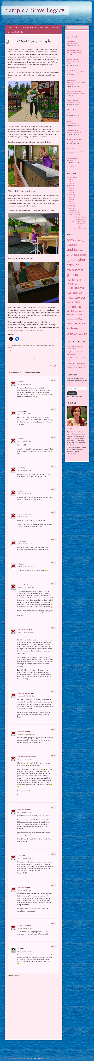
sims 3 (77, 312)
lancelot (72, 287)
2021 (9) (71, 183)
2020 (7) (71, 186)
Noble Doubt (71, 41)
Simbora (69, 121)
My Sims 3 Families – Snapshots (76, 151)
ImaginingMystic (23, 585)
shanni (75, 302)
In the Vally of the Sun (74, 139)
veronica (79, 323)
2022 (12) (72, 181)
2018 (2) (71, 190)
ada (69, 244)
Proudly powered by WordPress (17, 1058)
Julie (19, 564)
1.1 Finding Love (54, 366)
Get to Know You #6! (73, 43)
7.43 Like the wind (79, 363)
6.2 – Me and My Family (73, 102)
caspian (80, 250)
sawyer (79, 297)
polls (75, 293)
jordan (75, 284)
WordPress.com (45, 1058)
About (17, 27)
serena (69, 302)
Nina (19, 948)
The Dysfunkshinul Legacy (75, 71)
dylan (80, 260)
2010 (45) (72, 208)
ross (72, 298)
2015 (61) (72, 197)
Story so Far (44, 27)
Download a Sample (30, 27)
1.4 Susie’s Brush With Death (82, 219)
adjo (74, 244)
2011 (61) (72, 206)
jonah (70, 283)
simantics (74, 307)
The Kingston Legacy (74, 91)
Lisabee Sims (71, 80)
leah (69, 292)
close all (75, 177)
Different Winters (72, 110)
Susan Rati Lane (23, 629)
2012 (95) (72, 203)
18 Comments (12, 351)
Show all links (71, 167)
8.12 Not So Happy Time (74, 132)
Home (10, 27)
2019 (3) (71, 188)
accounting (79, 241)
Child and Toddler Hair (15, 32)
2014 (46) (72, 199)
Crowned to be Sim (73, 130)
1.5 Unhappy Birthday (80, 217)
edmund (73, 265)
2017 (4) (71, 192)
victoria (72, 328)
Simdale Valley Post (73, 59)
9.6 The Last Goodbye (73, 73)
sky (79, 318)
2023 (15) (72, 179)
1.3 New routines (71, 123)
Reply (53, 380)
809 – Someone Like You (74, 52)
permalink (11, 347)
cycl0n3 (71, 260)
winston (73, 333)
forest (79, 270)
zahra (83, 333)
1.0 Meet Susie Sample (80, 228)
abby (70, 240)
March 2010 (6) (76, 215)
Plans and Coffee (72, 141)
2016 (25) (72, 195)
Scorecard (55, 27)
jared (78, 280)
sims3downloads (72, 319)
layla (81, 287)
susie (46, 345)
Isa (19, 381)
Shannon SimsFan (24, 693)
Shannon (69, 363)
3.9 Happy (70, 160)
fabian (71, 270)
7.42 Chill (82, 367)
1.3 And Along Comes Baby (82, 221)
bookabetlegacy (23, 514)
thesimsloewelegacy (25, 757)
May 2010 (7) (75, 210)
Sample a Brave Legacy (34, 10)
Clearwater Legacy (73, 100)
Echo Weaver (22, 731)
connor (82, 254)
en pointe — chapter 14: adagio (76, 93)
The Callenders (72, 158)
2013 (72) (72, 201)
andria (72, 249)
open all (69, 177)
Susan (20, 411)
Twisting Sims (71, 149)
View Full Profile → (72, 453)
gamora (72, 275)
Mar (8, 41)
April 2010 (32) (75, 212)
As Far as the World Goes (75, 50)
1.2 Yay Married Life (79, 223)
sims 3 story (77, 314)
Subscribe (72, 393)
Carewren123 (22, 925)
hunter (71, 279)
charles (72, 255)
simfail (71, 311)
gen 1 (36, 345)
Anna (19, 855)
